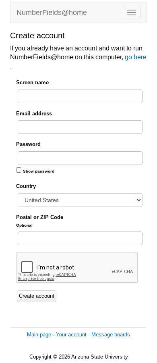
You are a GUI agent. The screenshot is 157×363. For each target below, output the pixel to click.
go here (136, 57)
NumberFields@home (52, 12)
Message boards (110, 335)
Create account (36, 296)
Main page (39, 335)
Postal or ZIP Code (39, 220)
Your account (71, 335)
